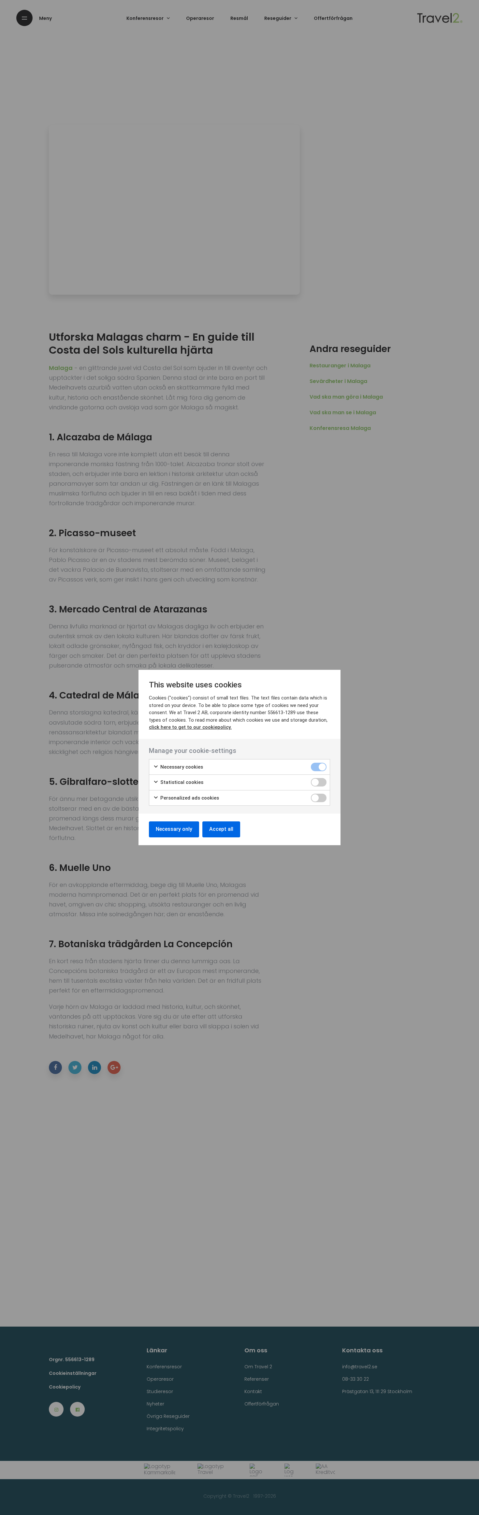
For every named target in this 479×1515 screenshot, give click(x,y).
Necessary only (174, 829)
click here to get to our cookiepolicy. (190, 727)
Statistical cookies (181, 782)
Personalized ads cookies (189, 798)
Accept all (221, 829)
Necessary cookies (181, 767)
